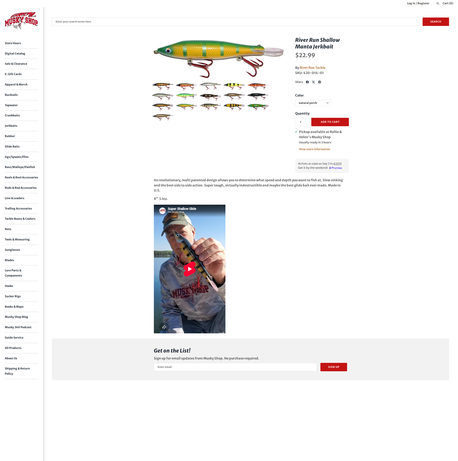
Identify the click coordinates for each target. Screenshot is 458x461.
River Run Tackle (312, 68)
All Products (13, 348)
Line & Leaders (14, 198)
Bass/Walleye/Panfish (20, 167)
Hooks (9, 286)
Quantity (302, 113)
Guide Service (14, 337)
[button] (160, 58)
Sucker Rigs (13, 296)
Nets (8, 229)
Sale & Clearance (16, 63)
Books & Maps (14, 306)
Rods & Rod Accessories (21, 187)
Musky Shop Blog (16, 317)
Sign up (333, 367)
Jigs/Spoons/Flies (17, 157)
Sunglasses (12, 250)
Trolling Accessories (18, 208)
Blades (9, 260)
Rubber (10, 136)
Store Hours (13, 43)
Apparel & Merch (16, 84)
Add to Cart (330, 122)
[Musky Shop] (21, 21)
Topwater (11, 105)
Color (299, 95)
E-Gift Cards (13, 74)
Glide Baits (12, 146)
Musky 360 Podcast (18, 327)
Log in (411, 3)
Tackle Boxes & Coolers (20, 218)
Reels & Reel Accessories (21, 177)
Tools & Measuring (17, 239)
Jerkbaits (11, 125)
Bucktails (11, 95)
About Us (11, 358)
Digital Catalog (15, 53)
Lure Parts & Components (13, 273)
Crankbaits (12, 115)
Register (423, 3)
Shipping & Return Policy (17, 371)
